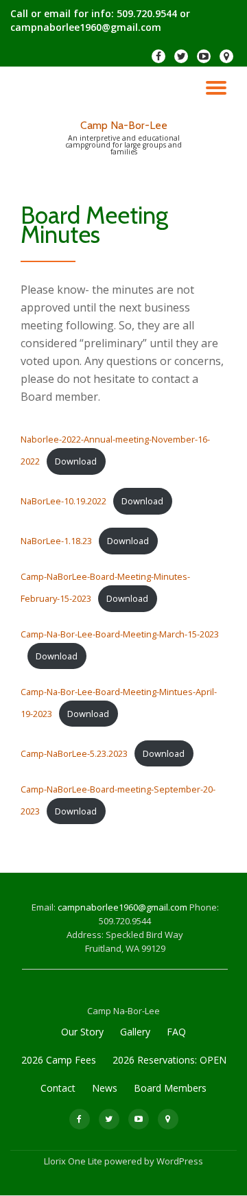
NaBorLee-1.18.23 (56, 541)
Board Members (170, 1087)
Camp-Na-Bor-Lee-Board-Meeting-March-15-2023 (120, 634)
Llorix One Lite (74, 1161)
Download (76, 461)
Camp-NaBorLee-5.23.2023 (74, 753)
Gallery (135, 1031)
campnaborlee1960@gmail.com (123, 907)
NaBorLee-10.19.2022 (63, 501)
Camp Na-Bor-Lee (123, 125)
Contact (57, 1087)
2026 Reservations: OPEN (169, 1059)
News (104, 1087)
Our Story (82, 1031)
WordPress (179, 1161)
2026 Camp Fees (58, 1059)
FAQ (176, 1031)
